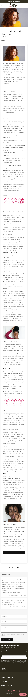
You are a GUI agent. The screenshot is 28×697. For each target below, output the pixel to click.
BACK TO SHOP (14, 552)
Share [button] (3, 40)
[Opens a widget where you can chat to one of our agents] (23, 694)
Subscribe (14, 657)
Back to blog (15, 567)
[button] (1, 5)
